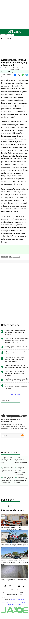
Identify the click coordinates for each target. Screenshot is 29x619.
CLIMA (19, 506)
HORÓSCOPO (12, 506)
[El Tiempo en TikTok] (16, 586)
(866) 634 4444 (15, 600)
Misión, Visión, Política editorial (18, 603)
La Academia (16, 257)
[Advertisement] (14, 14)
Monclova (17, 39)
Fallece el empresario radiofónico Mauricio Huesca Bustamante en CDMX (16, 366)
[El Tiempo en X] (24, 586)
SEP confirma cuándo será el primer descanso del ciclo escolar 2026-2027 (14, 528)
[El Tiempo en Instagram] (11, 586)
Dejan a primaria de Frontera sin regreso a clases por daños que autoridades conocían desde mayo (16, 340)
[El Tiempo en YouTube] (20, 586)
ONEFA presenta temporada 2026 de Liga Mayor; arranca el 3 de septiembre (6, 479)
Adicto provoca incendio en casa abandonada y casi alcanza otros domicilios (14, 373)
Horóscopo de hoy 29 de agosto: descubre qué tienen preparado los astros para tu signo (15, 359)
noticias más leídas (14, 394)
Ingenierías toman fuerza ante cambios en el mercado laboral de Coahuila (16, 380)
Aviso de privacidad (17, 603)
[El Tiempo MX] (14, 33)
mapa (22, 600)
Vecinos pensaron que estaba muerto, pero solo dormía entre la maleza (16, 347)
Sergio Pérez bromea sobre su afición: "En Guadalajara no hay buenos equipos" (19, 470)
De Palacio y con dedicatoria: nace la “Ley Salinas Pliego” (6, 469)
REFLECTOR (6, 38)
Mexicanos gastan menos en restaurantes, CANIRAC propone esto (20, 459)
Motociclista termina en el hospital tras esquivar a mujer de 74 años (20, 479)
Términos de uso (6, 603)
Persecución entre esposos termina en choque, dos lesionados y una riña (14, 545)
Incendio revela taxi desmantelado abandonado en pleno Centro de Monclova (15, 332)
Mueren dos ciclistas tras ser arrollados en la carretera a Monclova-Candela (14, 580)
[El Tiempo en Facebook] (6, 586)
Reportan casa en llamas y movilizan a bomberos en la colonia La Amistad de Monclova (16, 387)
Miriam (10, 257)
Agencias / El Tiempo (7, 72)
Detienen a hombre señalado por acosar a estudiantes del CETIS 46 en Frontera (14, 562)
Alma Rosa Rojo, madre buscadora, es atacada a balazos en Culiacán (6, 459)
